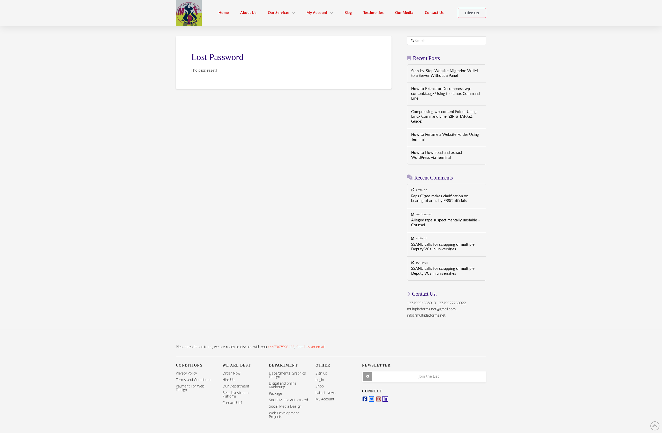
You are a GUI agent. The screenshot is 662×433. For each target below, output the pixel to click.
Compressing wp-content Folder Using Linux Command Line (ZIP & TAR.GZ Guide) (444, 116)
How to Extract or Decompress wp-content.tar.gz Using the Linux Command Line (445, 93)
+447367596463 (281, 346)
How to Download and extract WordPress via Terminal (436, 155)
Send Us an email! (310, 346)
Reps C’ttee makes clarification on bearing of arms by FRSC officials (439, 198)
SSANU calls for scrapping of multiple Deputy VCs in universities (443, 247)
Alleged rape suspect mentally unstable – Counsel (445, 222)
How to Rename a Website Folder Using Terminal (445, 137)
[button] (424, 376)
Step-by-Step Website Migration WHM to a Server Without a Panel (444, 73)
